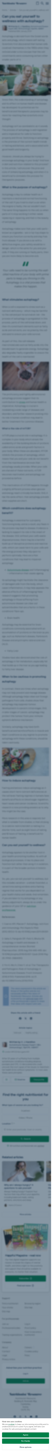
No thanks (25, 1441)
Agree (25, 1435)
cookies (11, 1424)
